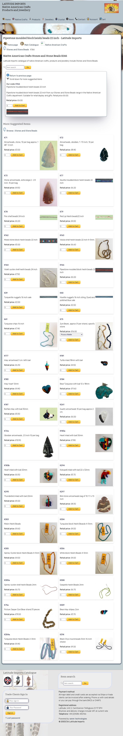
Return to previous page (20, 76)
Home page (13, 45)
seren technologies (78, 719)
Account (94, 19)
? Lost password (12, 718)
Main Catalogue (32, 45)
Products (36, 19)
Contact (81, 19)
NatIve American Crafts (56, 45)
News (71, 19)
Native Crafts (21, 19)
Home (8, 19)
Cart (104, 19)
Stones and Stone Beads (18, 49)
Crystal (61, 19)
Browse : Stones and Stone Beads (22, 131)
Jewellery (49, 19)
